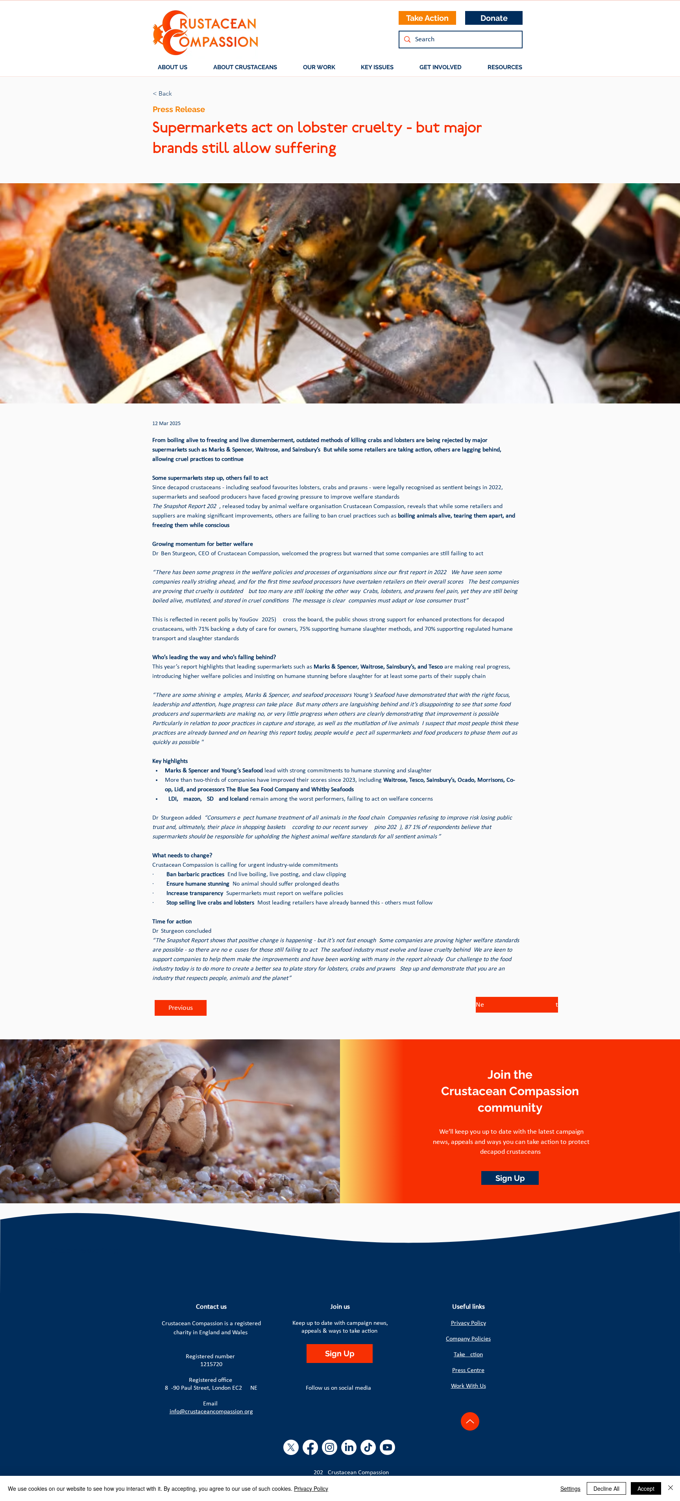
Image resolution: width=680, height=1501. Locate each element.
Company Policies (468, 1339)
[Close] (670, 1488)
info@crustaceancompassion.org (211, 1412)
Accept (646, 1488)
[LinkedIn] (349, 1447)
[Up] (470, 1421)
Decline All (606, 1488)
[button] (245, 67)
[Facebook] (310, 1447)
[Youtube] (387, 1447)
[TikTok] (368, 1447)
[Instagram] (329, 1447)
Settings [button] (570, 1488)
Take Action (468, 1355)
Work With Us (468, 1386)
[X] (291, 1447)
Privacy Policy (468, 1323)
